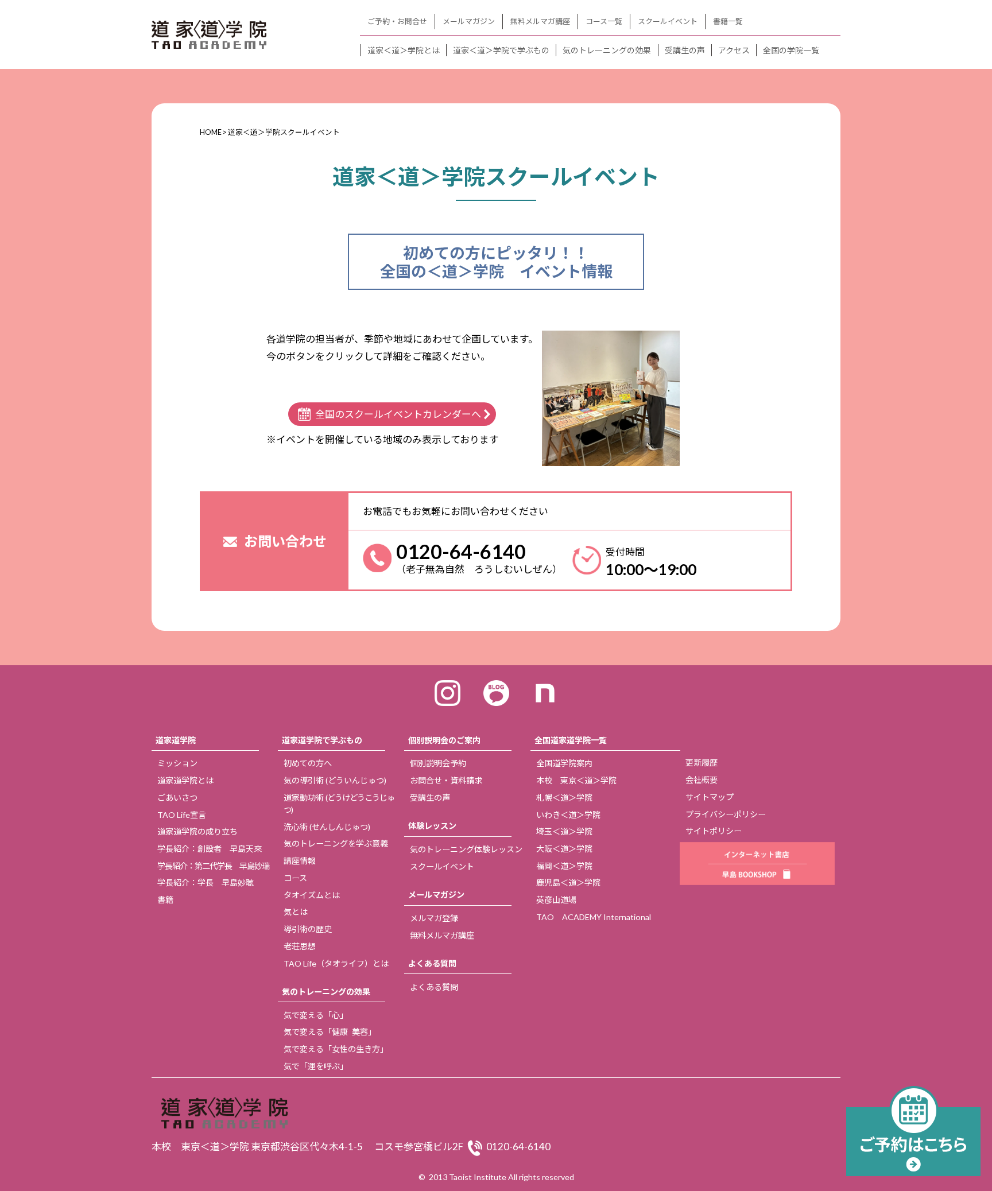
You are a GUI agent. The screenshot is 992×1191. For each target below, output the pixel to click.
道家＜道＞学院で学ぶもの (501, 50)
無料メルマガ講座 (540, 21)
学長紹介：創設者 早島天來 (209, 849)
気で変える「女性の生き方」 (336, 1049)
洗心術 (327, 827)
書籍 (165, 900)
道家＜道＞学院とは (403, 50)
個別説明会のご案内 (444, 740)
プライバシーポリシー (725, 814)
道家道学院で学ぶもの (322, 740)
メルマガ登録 (434, 918)
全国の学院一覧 (791, 50)
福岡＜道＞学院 (564, 866)
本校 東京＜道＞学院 (576, 780)
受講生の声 (685, 50)
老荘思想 (300, 946)
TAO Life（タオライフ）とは (336, 963)
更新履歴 (701, 762)
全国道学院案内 (564, 763)
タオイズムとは (312, 895)
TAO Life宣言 (181, 815)
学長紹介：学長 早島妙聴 (205, 882)
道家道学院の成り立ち (197, 831)
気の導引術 (335, 780)
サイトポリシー (713, 831)
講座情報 (300, 861)
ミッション (177, 763)
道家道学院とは (185, 780)
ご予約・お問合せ (397, 21)
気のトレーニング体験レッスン (466, 849)
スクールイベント (668, 21)
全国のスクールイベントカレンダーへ (398, 414)
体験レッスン (432, 826)
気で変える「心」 (316, 1015)
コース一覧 (604, 21)
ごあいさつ (177, 797)
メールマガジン (469, 21)
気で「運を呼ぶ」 (316, 1066)
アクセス (734, 50)
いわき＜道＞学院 (568, 815)
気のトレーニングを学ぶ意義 (336, 843)
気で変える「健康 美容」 (330, 1032)
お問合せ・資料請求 (446, 780)
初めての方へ (308, 763)
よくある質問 (432, 963)
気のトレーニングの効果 (607, 50)
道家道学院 (176, 740)
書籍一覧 (728, 21)
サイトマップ (709, 797)
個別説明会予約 (438, 763)
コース (295, 878)
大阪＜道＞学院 (564, 849)
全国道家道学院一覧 (570, 740)
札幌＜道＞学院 (564, 797)
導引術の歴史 (308, 929)
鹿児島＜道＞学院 (568, 882)
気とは (296, 912)
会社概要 (701, 780)
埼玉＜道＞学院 (564, 831)
